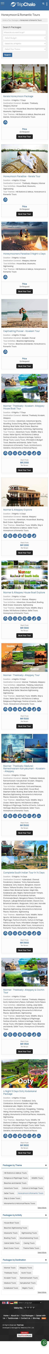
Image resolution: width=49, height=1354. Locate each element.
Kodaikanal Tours (11, 1288)
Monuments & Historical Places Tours (19, 1203)
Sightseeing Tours (29, 1233)
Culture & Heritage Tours (32, 1188)
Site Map (36, 1318)
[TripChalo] (23, 4)
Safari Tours (9, 1193)
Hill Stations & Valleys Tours (15, 1173)
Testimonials (13, 1318)
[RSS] (44, 1318)
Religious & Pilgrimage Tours (16, 1178)
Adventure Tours (11, 1188)
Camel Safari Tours (12, 1243)
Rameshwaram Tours (29, 1278)
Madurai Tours (10, 1283)
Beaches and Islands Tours (15, 1183)
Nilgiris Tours (27, 1288)
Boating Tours (10, 1238)
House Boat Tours (11, 1223)
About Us (15, 1315)
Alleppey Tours (25, 1267)
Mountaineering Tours (29, 1238)
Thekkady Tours (10, 1273)
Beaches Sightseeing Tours (15, 1228)
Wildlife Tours (37, 1178)
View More (42, 1207)
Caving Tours (29, 1243)
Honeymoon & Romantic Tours (30, 1193)
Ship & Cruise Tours (12, 1198)
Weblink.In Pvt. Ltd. (27, 1328)
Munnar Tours (9, 1267)
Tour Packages (13, 20)
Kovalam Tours (10, 1278)
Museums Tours (10, 1233)
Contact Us (25, 1318)
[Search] (43, 3)
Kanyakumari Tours (28, 1283)
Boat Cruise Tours (11, 1248)
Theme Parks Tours (31, 1248)
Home (5, 20)
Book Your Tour (24, 136)
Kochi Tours (26, 1273)
